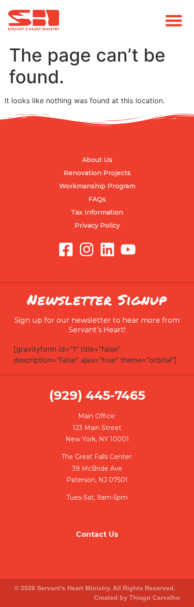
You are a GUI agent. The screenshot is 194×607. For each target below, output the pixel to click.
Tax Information (97, 212)
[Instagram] (86, 249)
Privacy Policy (97, 225)
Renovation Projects (97, 173)
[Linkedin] (107, 249)
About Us (97, 160)
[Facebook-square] (65, 249)
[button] (173, 20)
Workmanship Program (97, 186)
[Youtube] (128, 249)
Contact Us (97, 534)
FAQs (97, 199)
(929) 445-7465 (97, 395)
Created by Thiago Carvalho (137, 597)
